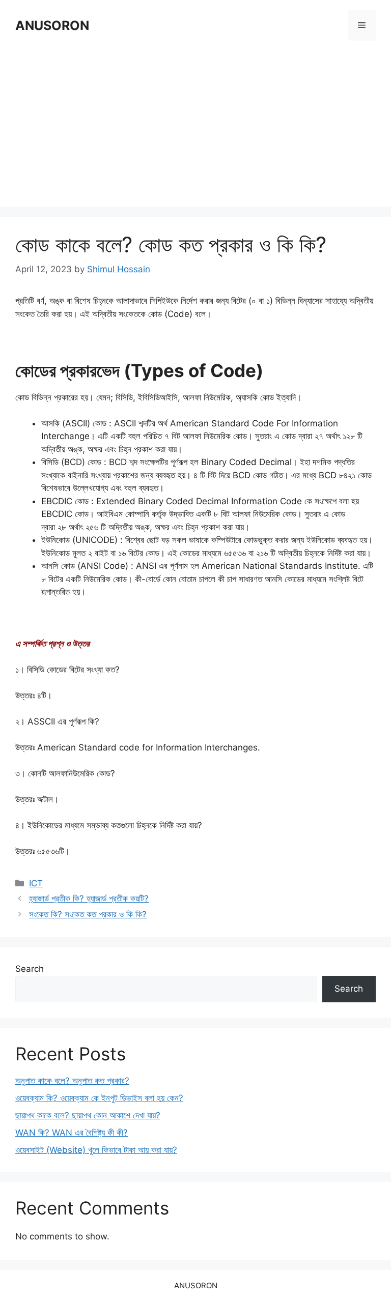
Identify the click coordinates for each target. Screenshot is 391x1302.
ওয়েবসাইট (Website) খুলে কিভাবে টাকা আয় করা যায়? (96, 1150)
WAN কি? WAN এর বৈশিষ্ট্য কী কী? (71, 1132)
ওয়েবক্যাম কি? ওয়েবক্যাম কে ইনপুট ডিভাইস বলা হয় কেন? (99, 1098)
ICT (36, 883)
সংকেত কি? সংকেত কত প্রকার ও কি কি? (88, 914)
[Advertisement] (195, 125)
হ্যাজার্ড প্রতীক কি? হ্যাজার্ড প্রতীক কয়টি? (89, 898)
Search (29, 969)
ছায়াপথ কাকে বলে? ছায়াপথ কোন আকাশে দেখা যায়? (87, 1115)
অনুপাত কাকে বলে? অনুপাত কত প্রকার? (72, 1081)
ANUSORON (52, 25)
